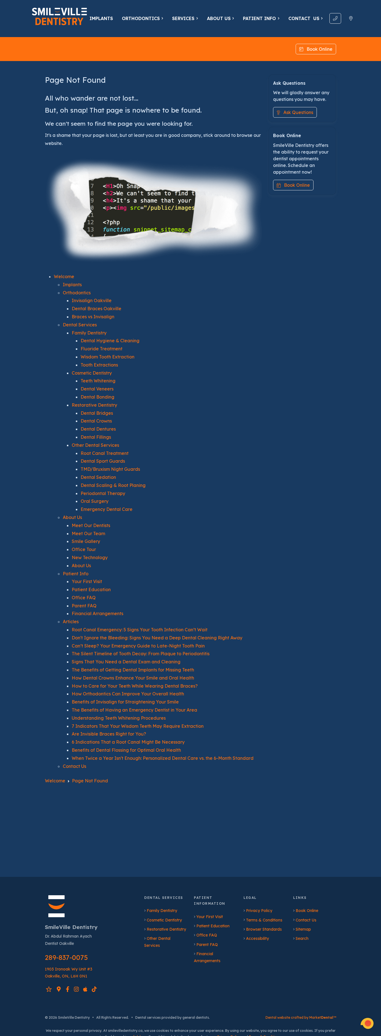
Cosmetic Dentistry (92, 373)
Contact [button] (303, 18)
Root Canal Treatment (105, 453)
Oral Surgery (94, 501)
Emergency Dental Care (106, 509)
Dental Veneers (97, 389)
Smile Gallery (86, 541)
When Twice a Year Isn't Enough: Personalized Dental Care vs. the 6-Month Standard (163, 758)
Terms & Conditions (264, 920)
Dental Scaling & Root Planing (113, 485)
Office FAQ (84, 597)
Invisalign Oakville (92, 300)
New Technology (90, 557)
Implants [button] (101, 18)
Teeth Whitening (98, 381)
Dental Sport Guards (103, 461)
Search (302, 938)
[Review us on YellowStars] (49, 989)
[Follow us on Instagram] (76, 989)
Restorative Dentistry (94, 405)
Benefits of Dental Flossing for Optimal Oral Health (126, 750)
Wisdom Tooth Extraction (107, 357)
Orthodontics (77, 292)
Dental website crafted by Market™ (301, 1017)
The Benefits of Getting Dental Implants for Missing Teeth (133, 670)
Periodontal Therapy (103, 493)
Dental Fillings (96, 437)
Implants (72, 284)
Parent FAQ (84, 605)
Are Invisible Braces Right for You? (109, 734)
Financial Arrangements (97, 613)
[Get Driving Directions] (351, 18)
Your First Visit (87, 581)
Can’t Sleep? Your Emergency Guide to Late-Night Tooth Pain (138, 646)
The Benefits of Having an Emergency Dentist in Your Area (134, 710)
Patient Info (75, 573)
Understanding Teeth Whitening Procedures (119, 718)
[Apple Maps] (85, 989)
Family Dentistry (89, 333)
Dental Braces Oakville (96, 308)
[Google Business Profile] (58, 989)
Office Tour (84, 549)
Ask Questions (296, 112)
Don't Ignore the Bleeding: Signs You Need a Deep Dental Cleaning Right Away (157, 637)
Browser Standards (264, 929)
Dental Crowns (96, 421)
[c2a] (367, 1023)
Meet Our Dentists (91, 525)
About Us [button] (219, 18)
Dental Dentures (98, 429)
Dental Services (80, 324)
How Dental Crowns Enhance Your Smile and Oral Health (133, 678)
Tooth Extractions (99, 365)
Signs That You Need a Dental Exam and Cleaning (126, 661)
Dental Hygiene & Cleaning (110, 340)
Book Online (317, 49)
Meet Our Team (88, 533)
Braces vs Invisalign (93, 316)
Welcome (64, 276)
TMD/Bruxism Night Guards (110, 469)
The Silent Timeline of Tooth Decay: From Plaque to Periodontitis (140, 653)
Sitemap (303, 929)
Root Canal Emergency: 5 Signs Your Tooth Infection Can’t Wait (140, 629)
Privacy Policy (259, 910)
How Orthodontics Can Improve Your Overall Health (128, 694)
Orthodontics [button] (141, 18)
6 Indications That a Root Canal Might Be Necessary (128, 742)
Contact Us (74, 766)
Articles (71, 621)
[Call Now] (335, 18)
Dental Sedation (98, 477)
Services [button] (183, 18)
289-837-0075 (66, 957)
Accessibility (257, 938)
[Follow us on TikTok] (94, 989)
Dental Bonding (97, 397)
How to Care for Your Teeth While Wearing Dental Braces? (135, 686)
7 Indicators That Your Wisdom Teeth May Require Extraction (138, 726)
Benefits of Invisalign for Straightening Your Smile (125, 702)
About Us (72, 517)
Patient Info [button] (259, 18)
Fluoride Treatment (101, 348)
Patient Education (91, 589)
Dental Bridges (97, 413)
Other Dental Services (95, 445)
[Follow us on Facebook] (68, 989)
